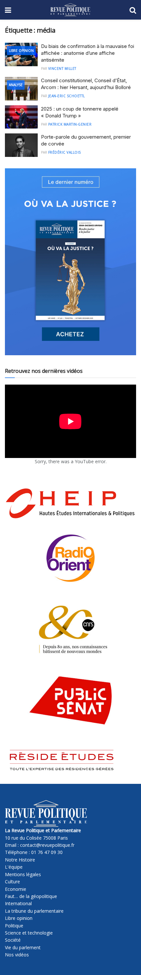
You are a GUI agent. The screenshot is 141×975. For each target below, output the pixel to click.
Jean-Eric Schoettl (66, 96)
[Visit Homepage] (70, 9)
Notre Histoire (20, 860)
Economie (15, 889)
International (18, 903)
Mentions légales (23, 874)
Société (13, 940)
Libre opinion (18, 918)
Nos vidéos (17, 955)
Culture (12, 881)
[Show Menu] (8, 10)
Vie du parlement (23, 947)
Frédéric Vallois (64, 152)
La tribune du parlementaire (34, 911)
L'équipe (14, 867)
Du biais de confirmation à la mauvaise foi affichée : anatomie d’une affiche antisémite (87, 53)
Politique (14, 925)
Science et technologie (29, 933)
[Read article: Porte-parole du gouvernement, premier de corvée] (21, 145)
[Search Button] (133, 10)
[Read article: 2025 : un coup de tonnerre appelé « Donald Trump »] (21, 117)
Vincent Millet (62, 68)
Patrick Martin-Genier (70, 124)
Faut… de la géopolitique (31, 896)
